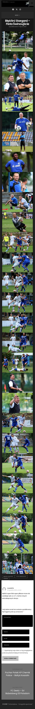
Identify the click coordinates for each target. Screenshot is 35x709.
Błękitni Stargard (8, 576)
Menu (16, 15)
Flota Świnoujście (21, 576)
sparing (6, 578)
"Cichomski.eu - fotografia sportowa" (20, 704)
